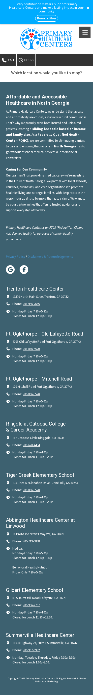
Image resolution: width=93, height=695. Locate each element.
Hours (29, 60)
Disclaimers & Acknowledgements (50, 257)
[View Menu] (85, 32)
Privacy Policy (15, 257)
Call (11, 60)
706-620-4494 (31, 445)
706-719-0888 (31, 541)
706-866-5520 (31, 349)
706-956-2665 (31, 304)
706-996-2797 (31, 605)
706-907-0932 (31, 650)
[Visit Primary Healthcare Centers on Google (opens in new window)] (10, 269)
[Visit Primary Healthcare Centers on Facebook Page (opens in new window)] (24, 269)
